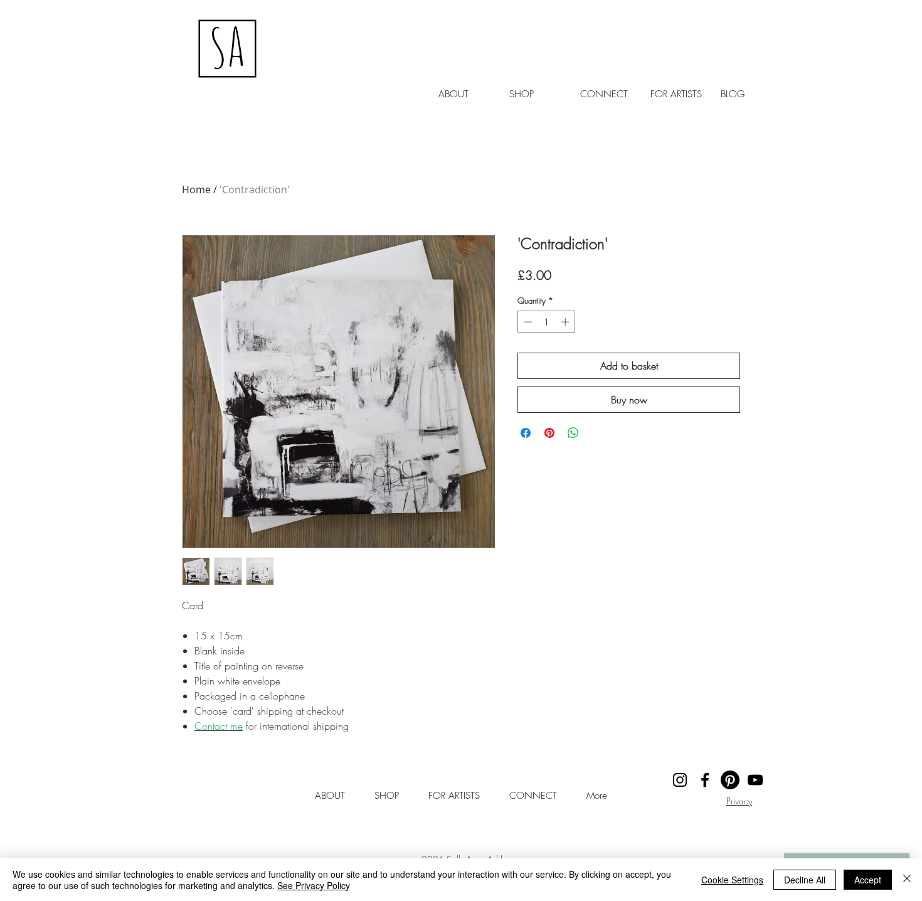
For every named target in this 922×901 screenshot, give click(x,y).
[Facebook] (705, 779)
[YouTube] (755, 779)
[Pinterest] (730, 779)
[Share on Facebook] (525, 432)
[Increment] (566, 322)
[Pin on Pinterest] (549, 432)
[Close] (906, 879)
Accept (867, 879)
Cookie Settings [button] (732, 879)
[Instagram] (679, 779)
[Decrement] (526, 322)
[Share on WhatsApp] (573, 432)
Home (196, 189)
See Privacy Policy (313, 885)
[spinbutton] (546, 322)
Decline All (804, 879)
